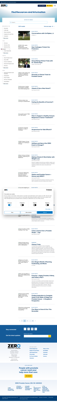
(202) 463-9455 (14, 359)
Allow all (44, 212)
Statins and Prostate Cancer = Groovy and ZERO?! (41, 175)
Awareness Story (7, 46)
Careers (45, 356)
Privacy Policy (50, 397)
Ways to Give (46, 348)
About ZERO (6, 59)
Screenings (32, 354)
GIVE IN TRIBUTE (42, 5)
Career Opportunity (7, 50)
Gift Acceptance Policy (24, 398)
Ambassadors (6, 75)
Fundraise (45, 352)
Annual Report (6, 81)
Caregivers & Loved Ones (8, 34)
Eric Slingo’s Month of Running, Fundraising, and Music (42, 262)
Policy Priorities (7, 77)
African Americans (7, 32)
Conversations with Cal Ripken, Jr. (43, 33)
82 (33, 321)
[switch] (22, 205)
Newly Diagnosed (33, 348)
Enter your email (28, 333)
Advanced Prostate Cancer (9, 63)
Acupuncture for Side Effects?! (42, 129)
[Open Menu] (54, 6)
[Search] (11, 22)
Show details (48, 209)
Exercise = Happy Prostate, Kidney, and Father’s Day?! (43, 276)
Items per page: (47, 26)
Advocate (45, 354)
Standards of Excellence (43, 397)
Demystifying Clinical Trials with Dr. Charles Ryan (42, 61)
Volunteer (32, 358)
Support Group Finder (34, 350)
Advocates (6, 28)
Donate (50, 5)
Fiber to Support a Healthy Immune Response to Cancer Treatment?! (43, 116)
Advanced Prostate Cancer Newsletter (9, 73)
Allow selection (29, 212)
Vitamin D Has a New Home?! (41, 88)
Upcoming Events (33, 352)
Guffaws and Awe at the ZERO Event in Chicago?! (41, 144)
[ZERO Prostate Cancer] (4, 6)
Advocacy (6, 43)
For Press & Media (33, 356)
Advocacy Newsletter (8, 79)
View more (5, 38)
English (4, 49)
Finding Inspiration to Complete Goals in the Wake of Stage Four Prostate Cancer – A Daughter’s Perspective (42, 298)
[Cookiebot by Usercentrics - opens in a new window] (48, 190)
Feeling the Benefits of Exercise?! (42, 102)
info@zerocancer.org (14, 360)
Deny (12, 212)
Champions (6, 36)
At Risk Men (6, 30)
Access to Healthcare (8, 61)
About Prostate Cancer (8, 57)
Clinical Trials (36, 244)
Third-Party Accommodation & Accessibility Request (29, 397)
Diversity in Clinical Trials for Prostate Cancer (41, 75)
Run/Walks (45, 350)
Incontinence (36, 217)
